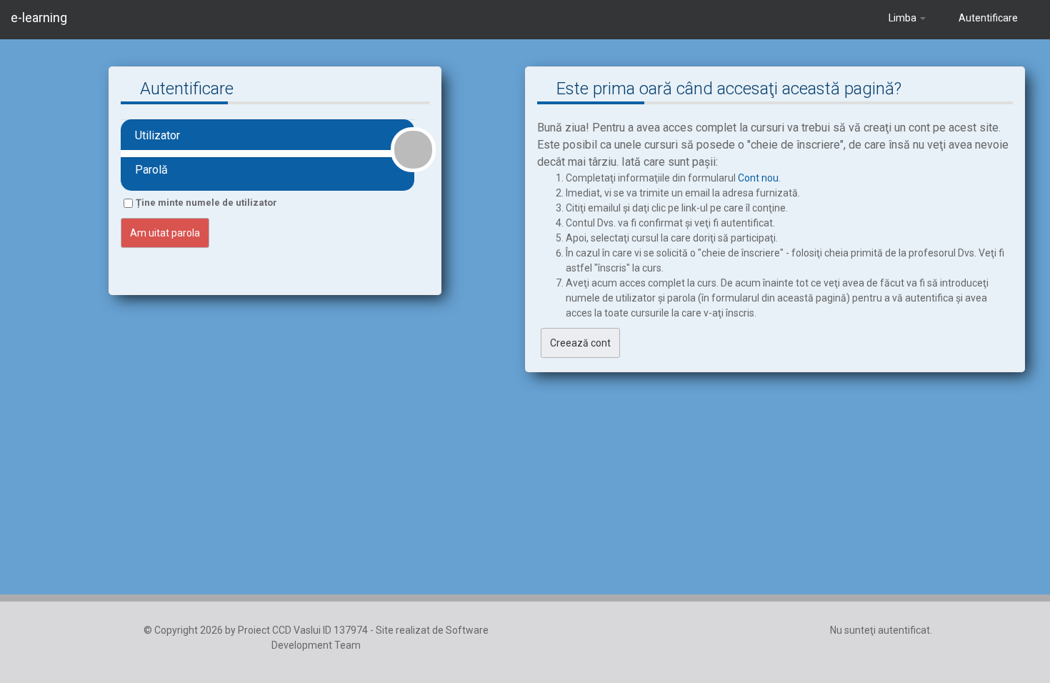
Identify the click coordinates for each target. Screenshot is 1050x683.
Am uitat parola (165, 233)
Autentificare (988, 18)
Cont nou (758, 178)
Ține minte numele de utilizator (206, 202)
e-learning (39, 17)
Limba (902, 18)
